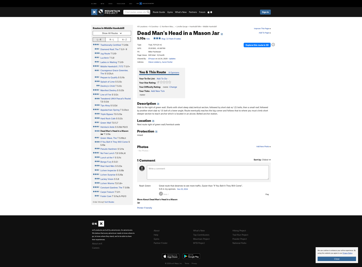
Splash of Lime (107, 81)
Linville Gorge (182, 26)
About (157, 230)
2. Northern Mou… (167, 26)
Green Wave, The (108, 138)
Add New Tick (158, 91)
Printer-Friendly (144, 207)
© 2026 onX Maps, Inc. (173, 263)
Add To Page (264, 33)
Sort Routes (109, 202)
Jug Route (105, 53)
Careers (95, 247)
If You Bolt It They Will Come (114, 142)
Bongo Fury (105, 161)
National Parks (239, 243)
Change (173, 87)
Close (337, 259)
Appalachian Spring (110, 110)
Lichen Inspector (108, 170)
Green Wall (105, 122)
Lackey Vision (107, 179)
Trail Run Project (240, 234)
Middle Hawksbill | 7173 (111, 66)
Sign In (265, 12)
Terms (187, 263)
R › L (112, 39)
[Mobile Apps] (210, 12)
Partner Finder (160, 243)
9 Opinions (174, 72)
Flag (267, 194)
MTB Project (199, 243)
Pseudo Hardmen (108, 149)
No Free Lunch (107, 153)
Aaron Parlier (167, 62)
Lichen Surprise (108, 174)
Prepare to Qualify (109, 77)
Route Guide (159, 12)
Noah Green (145, 185)
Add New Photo (262, 146)
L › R (99, 39)
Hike (111, 3)
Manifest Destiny (108, 90)
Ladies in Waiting (108, 62)
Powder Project (239, 239)
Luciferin (104, 57)
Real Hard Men (107, 166)
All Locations (142, 26)
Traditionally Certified (110, 45)
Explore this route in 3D (257, 45)
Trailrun (121, 3)
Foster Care (105, 196)
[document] (337, 255)
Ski (130, 3)
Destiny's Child (107, 86)
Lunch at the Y (107, 157)
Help (156, 234)
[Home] (107, 12)
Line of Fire (105, 94)
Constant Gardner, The (111, 187)
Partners (193, 12)
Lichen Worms (107, 183)
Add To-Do (162, 78)
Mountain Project (201, 239)
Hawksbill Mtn (195, 26)
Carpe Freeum (107, 192)
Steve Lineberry (154, 62)
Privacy (194, 263)
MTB (102, 3)
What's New (181, 12)
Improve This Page (261, 28)
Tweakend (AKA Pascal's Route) (115, 98)
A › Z (124, 39)
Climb (94, 3)
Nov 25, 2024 (182, 189)
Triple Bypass (106, 114)
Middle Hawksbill (210, 26)
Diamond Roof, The (109, 49)
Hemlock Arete (107, 127)
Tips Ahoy (105, 105)
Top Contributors (201, 234)
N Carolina (153, 26)
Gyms (170, 12)
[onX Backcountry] (145, 3)
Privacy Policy (347, 253)
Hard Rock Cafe (108, 118)
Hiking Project (239, 230)
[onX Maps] (98, 225)
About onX (97, 243)
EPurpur (151, 58)
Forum (202, 12)
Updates (172, 58)
